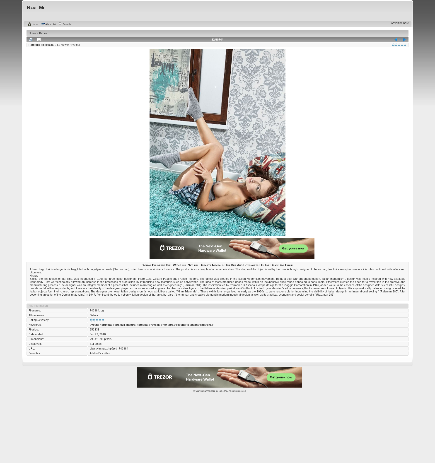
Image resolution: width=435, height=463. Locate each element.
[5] (405, 44)
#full (122, 324)
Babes (94, 315)
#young (94, 324)
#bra (171, 324)
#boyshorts (181, 324)
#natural (131, 324)
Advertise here (400, 23)
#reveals (154, 324)
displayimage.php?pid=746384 (109, 348)
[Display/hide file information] (39, 39)
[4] (402, 44)
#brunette (106, 324)
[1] (393, 44)
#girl (116, 324)
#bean (194, 324)
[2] (396, 44)
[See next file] (404, 39)
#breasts (142, 324)
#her (164, 324)
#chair (209, 324)
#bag (201, 324)
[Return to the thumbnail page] (31, 39)
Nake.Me (223, 391)
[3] (399, 44)
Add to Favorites (100, 353)
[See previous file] (396, 39)
